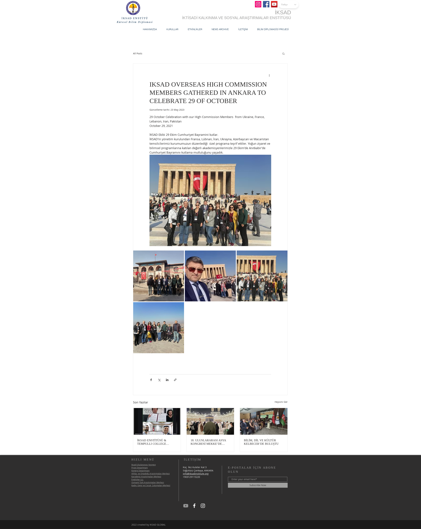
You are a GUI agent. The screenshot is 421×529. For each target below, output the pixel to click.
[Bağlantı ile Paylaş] (175, 379)
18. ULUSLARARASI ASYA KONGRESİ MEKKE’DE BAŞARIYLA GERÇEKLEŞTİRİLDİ (208, 442)
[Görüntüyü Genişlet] (158, 276)
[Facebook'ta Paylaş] (151, 379)
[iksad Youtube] (186, 506)
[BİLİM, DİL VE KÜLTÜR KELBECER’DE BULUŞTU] (263, 421)
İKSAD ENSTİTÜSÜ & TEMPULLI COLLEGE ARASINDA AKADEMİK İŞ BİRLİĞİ (155, 442)
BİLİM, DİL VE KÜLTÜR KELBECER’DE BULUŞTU (261, 442)
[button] (150, 29)
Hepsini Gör (281, 401)
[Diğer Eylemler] (269, 75)
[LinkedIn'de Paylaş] (167, 379)
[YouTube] (274, 4)
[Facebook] (266, 4)
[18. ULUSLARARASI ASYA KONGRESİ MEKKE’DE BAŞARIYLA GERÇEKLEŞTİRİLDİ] (210, 421)
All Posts (137, 53)
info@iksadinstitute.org (196, 473)
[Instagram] (258, 4)
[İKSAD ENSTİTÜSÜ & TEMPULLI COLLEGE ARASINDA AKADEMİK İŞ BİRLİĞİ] (157, 421)
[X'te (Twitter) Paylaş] (159, 379)
